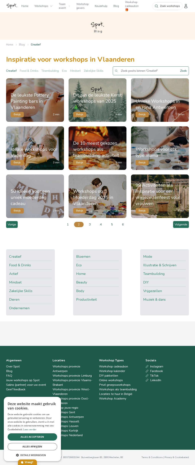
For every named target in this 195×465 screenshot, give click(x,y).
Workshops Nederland (68, 435)
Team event (62, 6)
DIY (146, 282)
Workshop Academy (112, 398)
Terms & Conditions (152, 457)
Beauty (81, 282)
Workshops (41, 6)
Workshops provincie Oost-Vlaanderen (71, 400)
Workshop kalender (112, 371)
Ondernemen (19, 308)
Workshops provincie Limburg (72, 376)
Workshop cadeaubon (113, 366)
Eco (64, 71)
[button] (32, 455)
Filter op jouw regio (65, 408)
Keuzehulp (101, 6)
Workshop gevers (82, 6)
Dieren (14, 299)
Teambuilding (50, 71)
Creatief (36, 44)
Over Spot (13, 366)
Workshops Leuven (65, 426)
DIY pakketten (108, 376)
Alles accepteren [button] (32, 436)
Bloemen (83, 256)
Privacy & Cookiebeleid (177, 457)
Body (80, 291)
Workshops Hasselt (66, 421)
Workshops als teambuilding (118, 389)
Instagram (156, 366)
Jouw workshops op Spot (23, 380)
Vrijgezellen (152, 291)
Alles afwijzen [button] (32, 446)
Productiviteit (86, 299)
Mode (147, 256)
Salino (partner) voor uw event (26, 385)
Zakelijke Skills (93, 71)
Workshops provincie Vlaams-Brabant (72, 382)
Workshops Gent (64, 412)
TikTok (154, 376)
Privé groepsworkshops (115, 385)
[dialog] (32, 429)
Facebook (156, 371)
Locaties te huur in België (115, 394)
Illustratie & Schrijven (159, 265)
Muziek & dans (154, 299)
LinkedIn (155, 380)
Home (24, 6)
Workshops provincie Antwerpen (66, 368)
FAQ (9, 376)
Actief (13, 273)
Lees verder (29, 429)
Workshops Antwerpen (68, 417)
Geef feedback (16, 389)
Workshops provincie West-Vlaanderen (71, 391)
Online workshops (111, 380)
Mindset (75, 71)
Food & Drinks (29, 71)
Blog (116, 6)
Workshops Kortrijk (65, 431)
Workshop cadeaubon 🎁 (132, 6)
